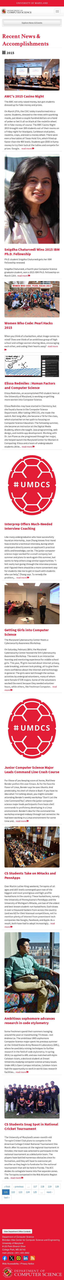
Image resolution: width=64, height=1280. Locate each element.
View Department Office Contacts (17, 1231)
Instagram (18, 1258)
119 (49, 1186)
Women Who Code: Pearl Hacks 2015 (28, 325)
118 (42, 1186)
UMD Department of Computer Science (25, 11)
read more (26, 148)
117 (35, 1186)
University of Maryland (32, 3)
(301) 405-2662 (22, 1252)
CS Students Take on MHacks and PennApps (30, 875)
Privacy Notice (27, 1263)
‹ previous (19, 1186)
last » (7, 1197)
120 (57, 1186)
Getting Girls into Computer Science (26, 632)
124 (27, 1192)
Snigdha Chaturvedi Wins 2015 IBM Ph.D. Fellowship (32, 251)
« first (7, 1186)
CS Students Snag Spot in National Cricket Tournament (31, 1126)
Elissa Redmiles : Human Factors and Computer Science (29, 385)
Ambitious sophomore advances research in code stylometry (29, 1020)
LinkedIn (25, 1258)
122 (13, 1192)
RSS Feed (32, 1258)
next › (49, 1192)
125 (35, 1192)
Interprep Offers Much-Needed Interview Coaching (28, 526)
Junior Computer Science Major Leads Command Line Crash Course (31, 769)
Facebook (4, 1258)
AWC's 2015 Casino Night (24, 96)
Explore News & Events (32, 22)
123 (20, 1192)
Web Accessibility (10, 1263)
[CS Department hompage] (32, 1271)
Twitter (11, 1258)
